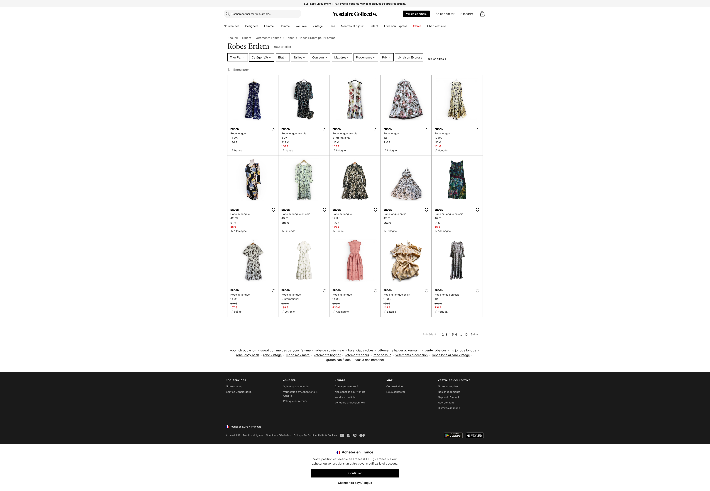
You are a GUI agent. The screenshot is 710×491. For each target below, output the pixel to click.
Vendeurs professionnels (350, 403)
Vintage (318, 26)
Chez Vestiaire (436, 26)
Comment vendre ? (346, 386)
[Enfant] (381, 26)
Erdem (246, 38)
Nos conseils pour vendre (350, 392)
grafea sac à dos (338, 360)
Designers (251, 26)
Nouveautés (231, 26)
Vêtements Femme (268, 38)
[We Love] (309, 26)
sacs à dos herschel (369, 360)
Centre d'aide (394, 386)
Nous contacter (395, 392)
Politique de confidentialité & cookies (315, 435)
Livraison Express (395, 26)
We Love (301, 26)
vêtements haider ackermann (399, 350)
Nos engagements (449, 392)
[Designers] (261, 26)
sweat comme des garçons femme (285, 350)
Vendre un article (416, 14)
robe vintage (272, 355)
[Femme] (276, 26)
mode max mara (298, 355)
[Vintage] (325, 26)
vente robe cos (436, 350)
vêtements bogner (327, 355)
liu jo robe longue (463, 350)
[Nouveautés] (242, 26)
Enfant (374, 26)
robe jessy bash (247, 355)
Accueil (232, 38)
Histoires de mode (449, 408)
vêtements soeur (357, 355)
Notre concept (234, 386)
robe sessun (382, 355)
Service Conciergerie (238, 392)
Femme (269, 26)
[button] (482, 13)
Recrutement (446, 403)
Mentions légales (253, 435)
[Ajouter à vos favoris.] (273, 129)
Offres (417, 26)
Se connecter (445, 14)
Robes (289, 38)
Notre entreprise (448, 386)
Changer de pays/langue (355, 482)
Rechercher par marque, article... (251, 14)
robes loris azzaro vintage (451, 355)
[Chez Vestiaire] (448, 26)
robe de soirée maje (329, 350)
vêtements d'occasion (411, 355)
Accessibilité (233, 435)
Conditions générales (278, 435)
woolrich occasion (243, 350)
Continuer (355, 473)
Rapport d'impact (448, 397)
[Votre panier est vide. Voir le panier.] (482, 13)
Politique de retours (295, 401)
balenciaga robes (360, 350)
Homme (285, 26)
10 (466, 334)
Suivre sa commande (296, 386)
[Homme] (292, 26)
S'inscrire (467, 14)
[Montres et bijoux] (366, 26)
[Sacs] (338, 26)
